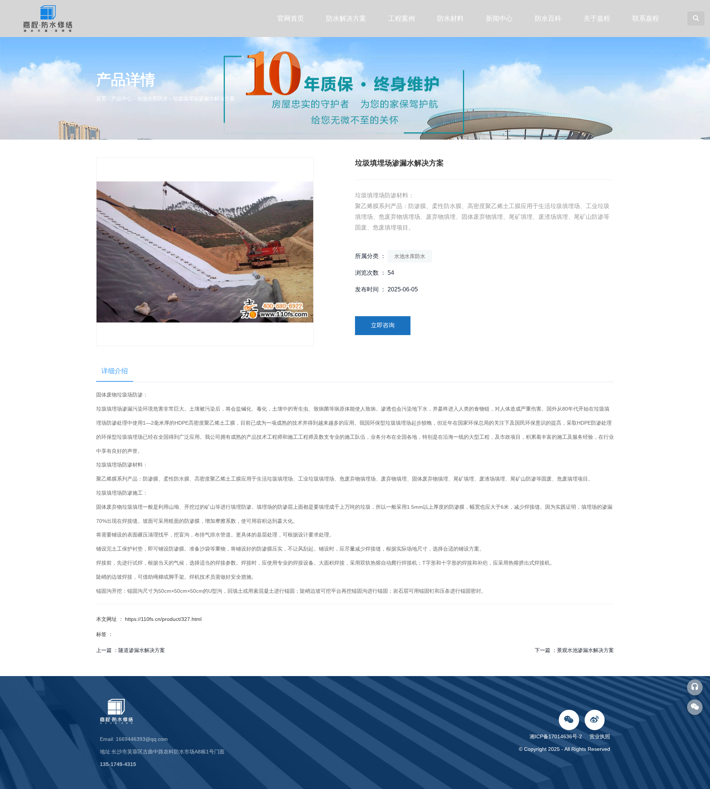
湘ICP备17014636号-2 (557, 736)
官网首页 (290, 18)
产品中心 (121, 98)
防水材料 (450, 18)
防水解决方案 (346, 18)
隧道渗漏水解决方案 (141, 650)
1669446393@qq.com (142, 739)
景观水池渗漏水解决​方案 (585, 650)
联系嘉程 (645, 18)
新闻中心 (499, 18)
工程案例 (401, 18)
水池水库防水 (152, 98)
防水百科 (548, 18)
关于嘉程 (597, 18)
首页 (102, 98)
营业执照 (599, 736)
